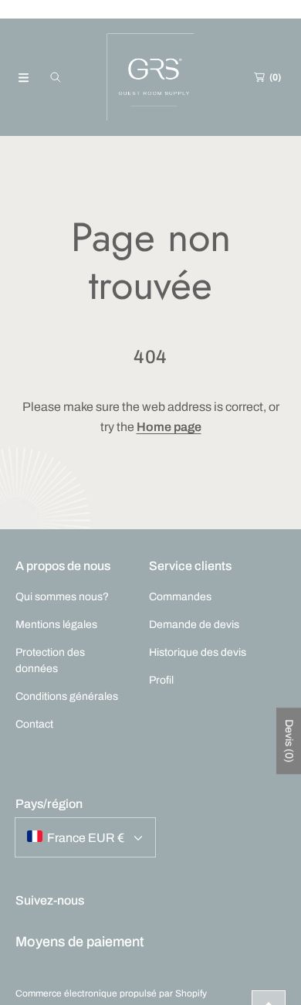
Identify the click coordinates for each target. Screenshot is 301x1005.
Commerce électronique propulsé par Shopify (111, 993)
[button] (23, 77)
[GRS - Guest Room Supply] (150, 77)
